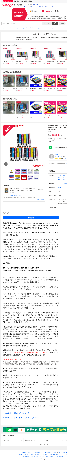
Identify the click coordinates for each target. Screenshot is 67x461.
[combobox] (22, 23)
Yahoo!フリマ (39, 452)
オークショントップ (6, 28)
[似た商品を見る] (6, 164)
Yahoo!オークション (27, 452)
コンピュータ (15, 28)
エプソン (53, 28)
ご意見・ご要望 (49, 456)
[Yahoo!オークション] (12, 4)
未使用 (60, 187)
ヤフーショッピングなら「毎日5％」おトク (42, 6)
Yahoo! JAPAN (63, 452)
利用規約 (45, 454)
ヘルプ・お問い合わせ (60, 456)
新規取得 (35, 4)
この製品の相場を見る (15, 195)
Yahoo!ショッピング (50, 452)
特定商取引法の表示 (28, 456)
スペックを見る (40, 199)
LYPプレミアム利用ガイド (55, 454)
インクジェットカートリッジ (43, 28)
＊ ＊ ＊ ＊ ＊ (58, 156)
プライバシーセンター (36, 454)
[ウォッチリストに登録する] (12, 57)
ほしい (41, 189)
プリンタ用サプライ (30, 28)
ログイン (26, 6)
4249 (65, 158)
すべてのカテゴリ (47, 23)
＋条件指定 (62, 23)
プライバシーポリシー (24, 454)
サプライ (22, 28)
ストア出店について (39, 456)
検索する (55, 23)
